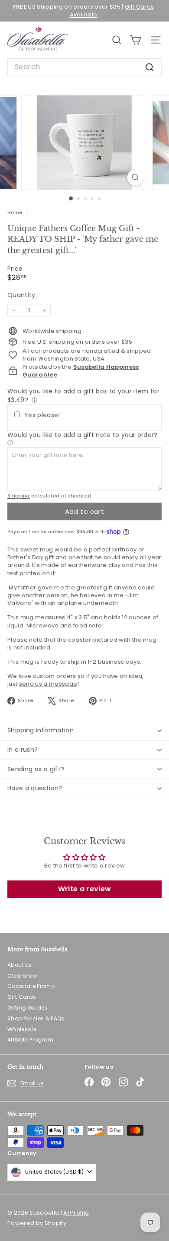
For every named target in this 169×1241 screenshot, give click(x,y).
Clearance (22, 975)
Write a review (84, 889)
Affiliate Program (30, 1039)
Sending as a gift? (35, 769)
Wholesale (21, 1029)
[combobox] (84, 67)
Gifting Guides (27, 1007)
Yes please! (42, 415)
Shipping (18, 495)
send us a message (48, 684)
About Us (19, 965)
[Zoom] (135, 177)
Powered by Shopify (36, 1223)
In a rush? (22, 749)
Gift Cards (21, 996)
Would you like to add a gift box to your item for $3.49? (83, 395)
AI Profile (76, 1213)
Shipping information (40, 730)
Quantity (21, 295)
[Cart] (135, 40)
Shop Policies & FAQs (36, 1018)
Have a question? (34, 788)
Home (15, 212)
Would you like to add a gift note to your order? (82, 435)
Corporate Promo (31, 986)
